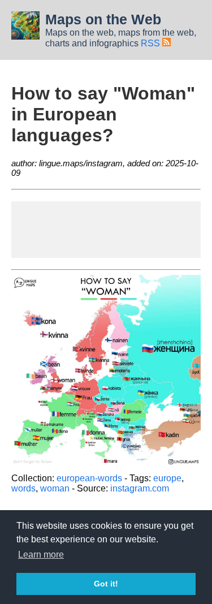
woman (55, 488)
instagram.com (139, 488)
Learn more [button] (41, 554)
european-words (89, 478)
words (23, 488)
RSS (151, 43)
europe (167, 478)
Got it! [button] (106, 583)
